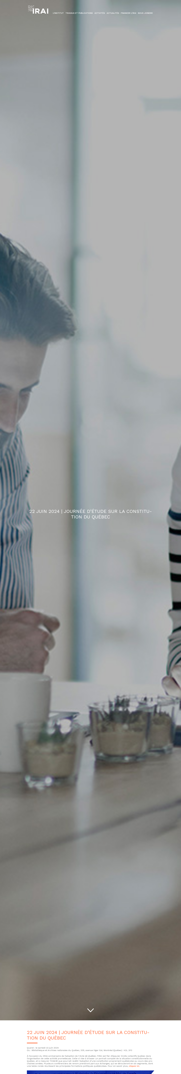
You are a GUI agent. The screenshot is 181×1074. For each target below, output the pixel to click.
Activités (99, 13)
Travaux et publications (79, 13)
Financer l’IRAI (128, 13)
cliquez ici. (134, 1066)
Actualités (113, 13)
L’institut (58, 13)
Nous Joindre (145, 13)
